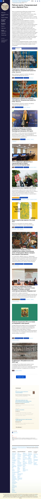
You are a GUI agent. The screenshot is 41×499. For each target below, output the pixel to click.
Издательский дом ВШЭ (30, 455)
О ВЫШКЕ (14, 451)
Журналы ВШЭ (30, 462)
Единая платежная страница (13, 490)
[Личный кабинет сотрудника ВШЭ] (37, 1)
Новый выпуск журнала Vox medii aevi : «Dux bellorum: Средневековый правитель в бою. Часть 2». (24, 70)
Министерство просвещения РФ (36, 460)
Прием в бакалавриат (19, 458)
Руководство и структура (14, 455)
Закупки (13, 464)
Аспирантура (19, 463)
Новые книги (3, 28)
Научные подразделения (25, 453)
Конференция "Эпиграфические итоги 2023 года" (22, 361)
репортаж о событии (33, 167)
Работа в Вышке (14, 492)
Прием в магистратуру (19, 462)
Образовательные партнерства (20, 474)
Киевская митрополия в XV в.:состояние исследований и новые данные (23, 322)
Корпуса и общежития (13, 462)
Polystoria (2, 26)
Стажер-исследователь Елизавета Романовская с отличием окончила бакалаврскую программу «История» (22, 129)
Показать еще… (20, 377)
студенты (32, 139)
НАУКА (24, 451)
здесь (21, 495)
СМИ (25, 107)
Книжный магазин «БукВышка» (30, 457)
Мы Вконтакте (15, 432)
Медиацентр (30, 461)
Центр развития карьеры (18, 468)
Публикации (3, 12)
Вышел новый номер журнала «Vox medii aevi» (23, 220)
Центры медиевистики (3, 30)
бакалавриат (14, 141)
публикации (31, 77)
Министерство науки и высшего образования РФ (36, 456)
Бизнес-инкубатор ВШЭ (18, 471)
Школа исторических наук (22, 447)
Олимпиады (19, 456)
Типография (30, 459)
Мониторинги (25, 457)
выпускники (28, 139)
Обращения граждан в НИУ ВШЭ (14, 466)
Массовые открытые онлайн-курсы (36, 463)
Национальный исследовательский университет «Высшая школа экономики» (23, 446)
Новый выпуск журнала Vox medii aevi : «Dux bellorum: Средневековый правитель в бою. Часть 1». (24, 100)
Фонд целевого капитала (13, 469)
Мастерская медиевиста (3, 24)
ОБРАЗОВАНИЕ (20, 451)
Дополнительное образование (19, 465)
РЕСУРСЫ (30, 451)
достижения (23, 199)
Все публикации (18, 427)
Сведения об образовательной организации (14, 482)
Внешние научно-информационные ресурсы (25, 469)
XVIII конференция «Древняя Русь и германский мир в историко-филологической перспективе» (22, 163)
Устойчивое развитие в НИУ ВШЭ (13, 457)
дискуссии (31, 338)
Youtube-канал (3, 35)
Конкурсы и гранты (24, 466)
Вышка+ (18, 460)
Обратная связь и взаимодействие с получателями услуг (19, 478)
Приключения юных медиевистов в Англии (24, 188)
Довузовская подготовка (19, 455)
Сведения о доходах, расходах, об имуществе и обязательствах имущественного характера (14, 477)
